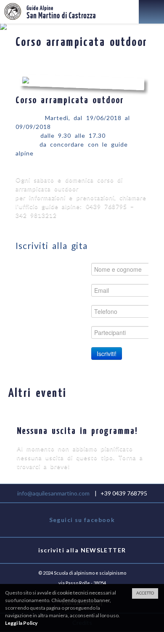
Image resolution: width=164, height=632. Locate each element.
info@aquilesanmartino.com (53, 493)
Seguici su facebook (82, 519)
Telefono (69, 311)
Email (75, 290)
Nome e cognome (55, 269)
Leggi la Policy (21, 623)
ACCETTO (145, 593)
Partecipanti (64, 332)
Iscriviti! (106, 353)
